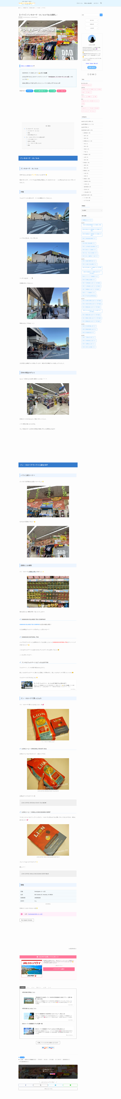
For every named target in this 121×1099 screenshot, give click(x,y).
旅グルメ (83, 96)
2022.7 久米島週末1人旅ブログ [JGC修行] (91, 286)
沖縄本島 (87, 181)
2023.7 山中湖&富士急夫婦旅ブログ (90, 246)
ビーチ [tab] (49, 987)
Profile (87, 63)
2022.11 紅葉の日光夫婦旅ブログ (89, 264)
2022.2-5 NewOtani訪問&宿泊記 (89, 295)
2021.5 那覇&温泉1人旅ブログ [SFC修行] (91, 307)
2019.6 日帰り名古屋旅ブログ (88, 347)
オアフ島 (22, 1057)
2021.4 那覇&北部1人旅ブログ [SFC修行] (91, 314)
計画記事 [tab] (23, 987)
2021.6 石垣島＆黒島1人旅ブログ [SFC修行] (91, 300)
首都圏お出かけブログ (87, 220)
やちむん (93, 111)
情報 (29, 145)
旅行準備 (86, 127)
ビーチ (88, 108)
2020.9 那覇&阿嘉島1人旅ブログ (89, 329)
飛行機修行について (88, 124)
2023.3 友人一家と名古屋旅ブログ (89, 252)
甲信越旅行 (86, 154)
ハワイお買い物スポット (41, 90)
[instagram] (91, 74)
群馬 (86, 138)
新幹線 (99, 89)
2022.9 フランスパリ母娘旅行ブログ (90, 276)
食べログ (96, 63)
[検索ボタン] (101, 3)
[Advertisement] (48, 108)
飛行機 (92, 89)
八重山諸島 (87, 192)
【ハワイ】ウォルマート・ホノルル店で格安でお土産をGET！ (50, 683)
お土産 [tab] (44, 987)
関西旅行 (86, 170)
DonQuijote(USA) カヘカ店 (35, 914)
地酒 (95, 96)
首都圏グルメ (90, 96)
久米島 (86, 184)
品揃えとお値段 (31, 141)
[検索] (95, 74)
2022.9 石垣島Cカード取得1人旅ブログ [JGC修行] (92, 272)
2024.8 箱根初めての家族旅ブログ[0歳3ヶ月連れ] (91, 234)
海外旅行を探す (87, 195)
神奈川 (86, 149)
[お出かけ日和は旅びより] (26, 3)
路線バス (89, 92)
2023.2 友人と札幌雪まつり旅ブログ (90, 256)
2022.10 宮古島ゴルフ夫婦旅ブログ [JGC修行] (92, 268)
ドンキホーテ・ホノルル (32, 128)
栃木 (86, 135)
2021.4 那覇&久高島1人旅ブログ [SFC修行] (91, 318)
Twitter (91, 63)
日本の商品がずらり (32, 134)
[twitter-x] (88, 74)
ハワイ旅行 (86, 197)
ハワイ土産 (52, 90)
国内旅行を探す (88, 130)
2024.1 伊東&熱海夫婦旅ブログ (89, 238)
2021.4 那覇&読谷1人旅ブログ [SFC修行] (91, 321)
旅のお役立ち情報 (88, 121)
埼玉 (86, 143)
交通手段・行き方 (85, 89)
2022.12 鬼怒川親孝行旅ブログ (89, 260)
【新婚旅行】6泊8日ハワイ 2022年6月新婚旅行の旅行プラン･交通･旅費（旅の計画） (53, 998)
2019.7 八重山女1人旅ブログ (88, 337)
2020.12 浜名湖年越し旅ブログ (89, 326)
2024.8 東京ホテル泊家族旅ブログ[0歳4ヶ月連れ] (91, 230)
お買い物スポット (66, 1059)
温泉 (92, 108)
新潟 (86, 159)
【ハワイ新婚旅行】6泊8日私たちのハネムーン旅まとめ (50, 1013)
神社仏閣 (96, 108)
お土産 (22, 1059)
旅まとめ (89, 85)
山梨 (86, 157)
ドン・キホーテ (61, 90)
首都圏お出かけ (87, 141)
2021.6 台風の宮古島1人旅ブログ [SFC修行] (91, 303)
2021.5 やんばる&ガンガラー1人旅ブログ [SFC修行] (92, 311)
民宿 (83, 103)
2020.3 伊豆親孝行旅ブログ (88, 332)
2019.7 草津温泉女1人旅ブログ (89, 340)
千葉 (86, 151)
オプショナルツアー (86, 111)
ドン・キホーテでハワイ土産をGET (35, 137)
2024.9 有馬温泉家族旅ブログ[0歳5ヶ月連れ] (92, 225)
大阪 (86, 173)
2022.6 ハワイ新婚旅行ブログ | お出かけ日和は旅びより (50, 1029)
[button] (25, 1085)
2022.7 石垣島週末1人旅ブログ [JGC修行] (91, 282)
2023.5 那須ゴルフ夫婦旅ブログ (89, 249)
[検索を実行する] (101, 15)
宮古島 (86, 189)
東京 (86, 146)
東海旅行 (86, 162)
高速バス (83, 92)
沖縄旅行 (86, 178)
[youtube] (93, 74)
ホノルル (45, 1059)
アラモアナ (29, 90)
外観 (29, 132)
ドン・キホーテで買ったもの (34, 143)
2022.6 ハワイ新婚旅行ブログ (27, 65)
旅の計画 (83, 85)
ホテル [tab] (32, 987)
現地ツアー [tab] (38, 987)
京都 (86, 176)
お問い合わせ (92, 67)
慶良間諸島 (87, 186)
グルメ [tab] (27, 987)
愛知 (86, 167)
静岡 (86, 165)
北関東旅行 (86, 132)
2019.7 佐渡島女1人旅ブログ (88, 343)
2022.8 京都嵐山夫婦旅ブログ (88, 279)
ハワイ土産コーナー (32, 139)
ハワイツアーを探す (59, 969)
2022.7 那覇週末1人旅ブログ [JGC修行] (91, 289)
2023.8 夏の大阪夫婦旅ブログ (88, 243)
